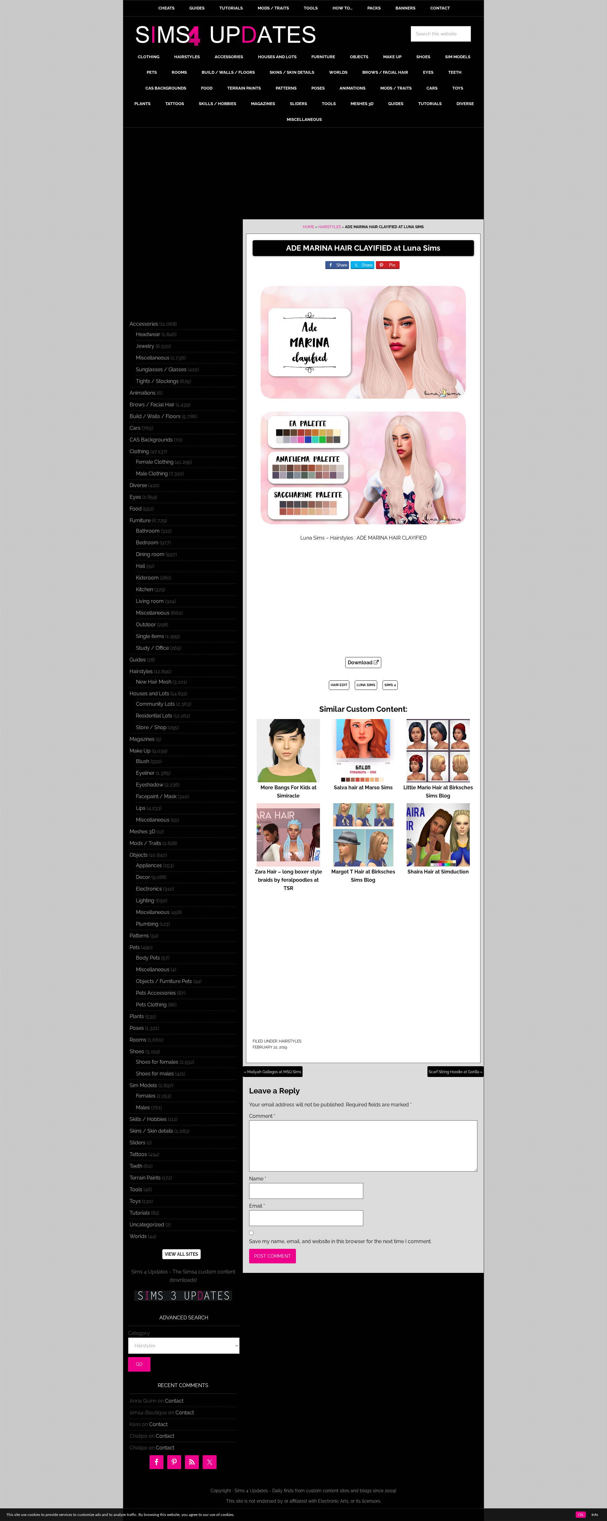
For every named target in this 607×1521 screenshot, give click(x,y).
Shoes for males (155, 1074)
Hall (140, 566)
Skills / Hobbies (148, 1119)
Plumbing (147, 924)
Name (257, 1179)
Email (257, 1206)
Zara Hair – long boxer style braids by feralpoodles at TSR (288, 880)
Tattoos (138, 1154)
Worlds (138, 1236)
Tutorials (140, 1213)
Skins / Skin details (151, 1131)
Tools (136, 1189)
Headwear (148, 334)
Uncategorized (147, 1225)
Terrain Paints (145, 1178)
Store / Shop (151, 727)
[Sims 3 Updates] (183, 1295)
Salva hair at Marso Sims (363, 788)
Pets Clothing (151, 1005)
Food (136, 509)
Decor (143, 877)
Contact (174, 1401)
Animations (143, 393)
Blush (142, 761)
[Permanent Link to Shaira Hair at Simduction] (438, 864)
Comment (262, 1116)
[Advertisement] (303, 175)
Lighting (145, 901)
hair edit (339, 685)
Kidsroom (147, 578)
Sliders (137, 1143)
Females (146, 1096)
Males (143, 1108)
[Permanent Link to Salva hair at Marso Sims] (363, 779)
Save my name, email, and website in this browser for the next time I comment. (340, 1241)
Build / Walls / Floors (155, 416)
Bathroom (148, 531)
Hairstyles (329, 227)
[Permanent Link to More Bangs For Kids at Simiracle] (288, 779)
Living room (150, 601)
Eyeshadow (149, 785)
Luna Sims (366, 685)
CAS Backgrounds (151, 440)
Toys (135, 1201)
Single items (150, 636)
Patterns (139, 936)
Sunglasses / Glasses (161, 369)
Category (139, 1333)
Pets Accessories (156, 993)
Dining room (150, 554)
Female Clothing (155, 462)
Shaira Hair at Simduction (438, 872)
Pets (135, 947)
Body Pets (148, 958)
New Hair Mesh (153, 682)
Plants (137, 1016)
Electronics (149, 889)
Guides (138, 660)
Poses (137, 1028)
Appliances (149, 865)
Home (308, 227)
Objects (139, 855)
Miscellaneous (152, 358)
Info (595, 1515)
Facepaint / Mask (156, 796)
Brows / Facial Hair (152, 405)
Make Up (140, 751)
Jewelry (145, 346)
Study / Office (152, 648)
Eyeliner (145, 773)
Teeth (136, 1166)
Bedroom (147, 543)
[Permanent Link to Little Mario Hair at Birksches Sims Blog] (438, 779)
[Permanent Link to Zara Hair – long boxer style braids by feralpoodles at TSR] (288, 864)
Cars (135, 428)
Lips (140, 808)
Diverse (138, 485)
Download (361, 663)
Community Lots (155, 704)
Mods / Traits (145, 843)
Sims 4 (390, 685)
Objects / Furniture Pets (164, 981)
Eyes (135, 497)
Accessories (144, 324)
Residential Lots (154, 716)
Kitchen (144, 589)
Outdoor (146, 625)
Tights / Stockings (157, 381)
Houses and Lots (149, 694)
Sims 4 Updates (229, 37)
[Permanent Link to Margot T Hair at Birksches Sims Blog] (363, 864)
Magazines (142, 739)
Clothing (139, 451)
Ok (580, 1515)
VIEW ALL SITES (181, 1254)
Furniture (140, 520)
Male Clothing (152, 474)
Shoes (137, 1051)
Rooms (138, 1040)
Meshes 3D (142, 832)
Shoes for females (157, 1062)
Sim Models (143, 1085)
